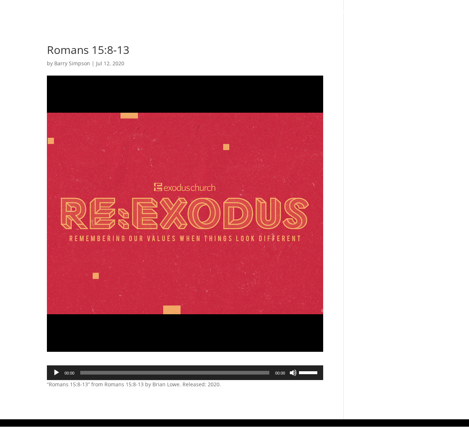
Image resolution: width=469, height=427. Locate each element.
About (246, 11)
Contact (444, 11)
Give (416, 11)
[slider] (309, 372)
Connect (285, 11)
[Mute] (293, 372)
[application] (185, 372)
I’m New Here (209, 11)
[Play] (56, 372)
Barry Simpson (72, 63)
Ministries (329, 11)
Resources (377, 11)
